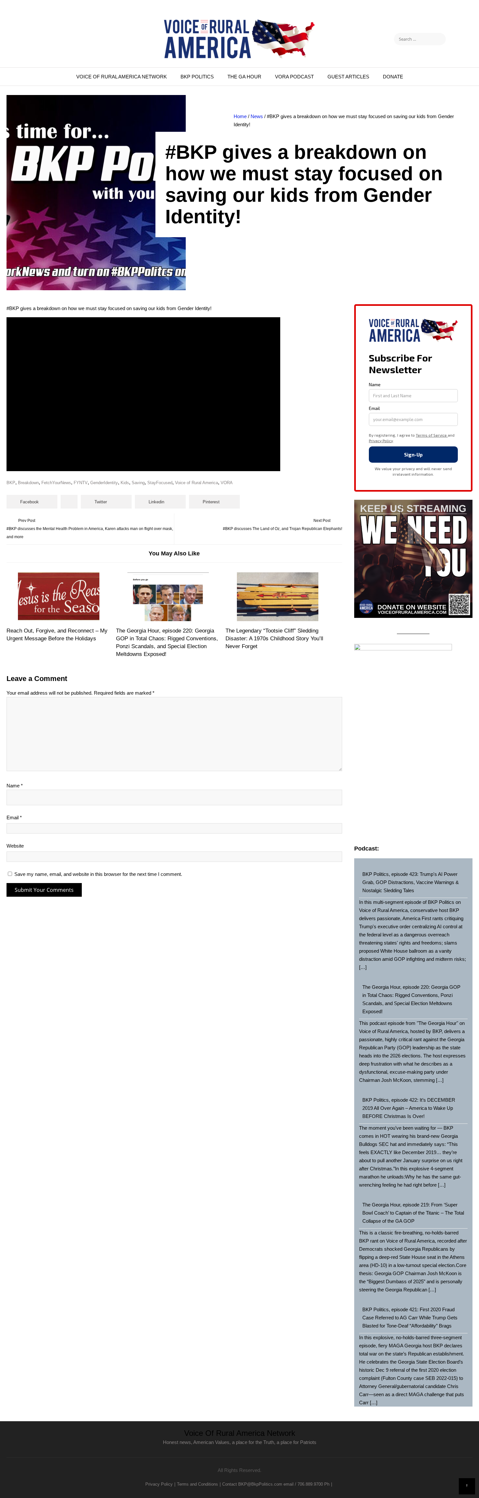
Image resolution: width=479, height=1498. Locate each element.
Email (14, 817)
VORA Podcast (294, 76)
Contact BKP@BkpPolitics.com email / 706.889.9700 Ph (275, 1484)
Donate (393, 76)
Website (15, 846)
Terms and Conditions (197, 1484)
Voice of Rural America (196, 482)
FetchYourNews (56, 482)
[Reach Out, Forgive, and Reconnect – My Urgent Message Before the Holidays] (58, 596)
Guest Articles (348, 76)
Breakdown (28, 482)
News (257, 116)
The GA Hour (244, 76)
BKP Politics (197, 76)
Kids (125, 482)
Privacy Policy (159, 1484)
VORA (227, 482)
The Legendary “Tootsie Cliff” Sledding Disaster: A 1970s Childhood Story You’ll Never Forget (274, 638)
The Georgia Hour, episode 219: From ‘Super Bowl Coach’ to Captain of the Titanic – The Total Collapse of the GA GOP (413, 1213)
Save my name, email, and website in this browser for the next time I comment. (98, 874)
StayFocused (159, 482)
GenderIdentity (104, 482)
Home (240, 116)
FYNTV (81, 482)
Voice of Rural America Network (121, 76)
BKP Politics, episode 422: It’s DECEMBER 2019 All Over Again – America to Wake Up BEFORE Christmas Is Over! (408, 1108)
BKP (11, 482)
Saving (138, 482)
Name (15, 785)
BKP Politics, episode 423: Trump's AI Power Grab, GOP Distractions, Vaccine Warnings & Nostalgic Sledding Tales (410, 882)
